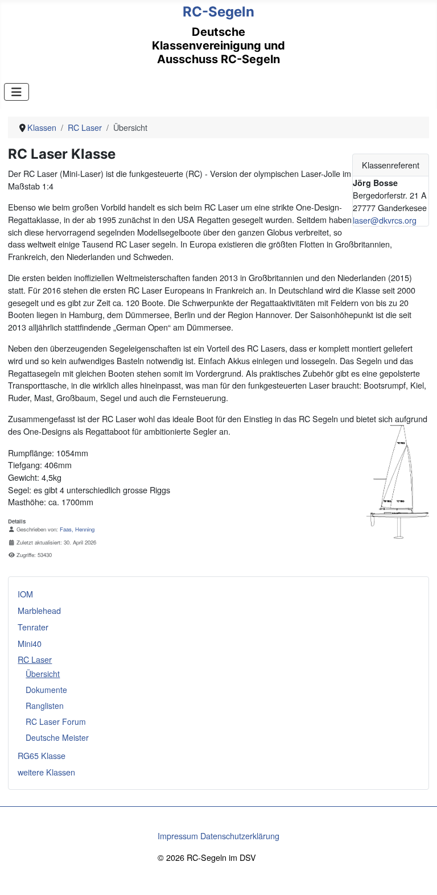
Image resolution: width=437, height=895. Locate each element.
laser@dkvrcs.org (385, 220)
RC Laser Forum (56, 721)
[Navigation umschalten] (16, 92)
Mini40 (30, 643)
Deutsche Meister (57, 737)
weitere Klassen (46, 772)
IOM (25, 594)
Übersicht (43, 673)
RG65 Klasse (41, 755)
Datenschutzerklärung (239, 836)
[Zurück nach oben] (418, 875)
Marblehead (39, 610)
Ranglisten (45, 705)
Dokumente (46, 689)
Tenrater (33, 627)
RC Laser (35, 659)
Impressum (178, 836)
